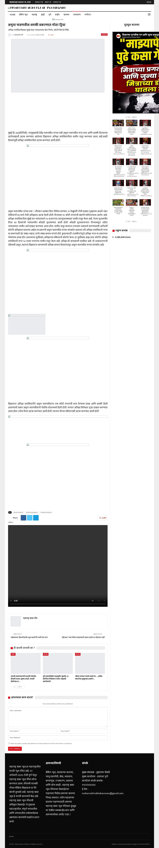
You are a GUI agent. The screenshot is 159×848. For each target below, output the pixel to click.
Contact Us (57, 2)
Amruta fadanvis (18, 512)
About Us (48, 2)
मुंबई (43, 14)
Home (12, 14)
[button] (134, 117)
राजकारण (77, 14)
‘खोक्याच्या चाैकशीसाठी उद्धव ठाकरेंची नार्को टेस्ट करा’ (29, 637)
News (11, 836)
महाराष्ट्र (34, 14)
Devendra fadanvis (46, 512)
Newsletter (39, 2)
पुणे (50, 14)
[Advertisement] (58, 112)
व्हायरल (66, 14)
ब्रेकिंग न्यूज (23, 14)
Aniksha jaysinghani (32, 512)
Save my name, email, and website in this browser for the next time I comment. (41, 743)
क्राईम (57, 14)
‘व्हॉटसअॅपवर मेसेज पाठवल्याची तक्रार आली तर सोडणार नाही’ (83, 637)
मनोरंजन (88, 14)
